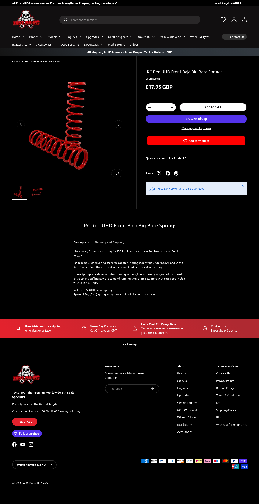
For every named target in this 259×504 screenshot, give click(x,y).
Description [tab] (81, 242)
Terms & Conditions (228, 395)
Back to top (130, 344)
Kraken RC (144, 37)
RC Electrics (19, 44)
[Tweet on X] (159, 173)
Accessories (44, 44)
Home (16, 37)
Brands (33, 37)
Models (52, 37)
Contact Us (223, 373)
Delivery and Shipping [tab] (109, 242)
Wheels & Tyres (200, 37)
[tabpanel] (129, 272)
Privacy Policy (225, 380)
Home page (24, 421)
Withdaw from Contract (231, 424)
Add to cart (213, 107)
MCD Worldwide (170, 37)
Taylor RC (24, 482)
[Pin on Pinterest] (176, 173)
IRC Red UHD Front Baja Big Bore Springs (40, 61)
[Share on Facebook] (168, 173)
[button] (244, 19)
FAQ (219, 402)
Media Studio (116, 44)
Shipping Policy (226, 410)
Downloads (91, 44)
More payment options (196, 128)
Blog (219, 417)
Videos (134, 44)
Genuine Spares (118, 37)
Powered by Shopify (38, 482)
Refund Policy (225, 388)
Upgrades (92, 37)
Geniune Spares (187, 402)
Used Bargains (70, 44)
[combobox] (129, 20)
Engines (72, 37)
